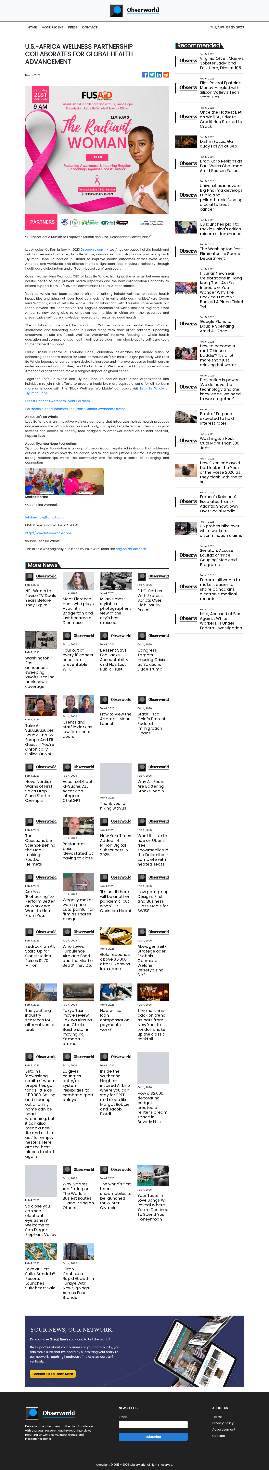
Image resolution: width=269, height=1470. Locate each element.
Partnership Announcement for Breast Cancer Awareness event (75, 409)
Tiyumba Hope (36, 393)
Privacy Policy (223, 1423)
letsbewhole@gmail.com (44, 517)
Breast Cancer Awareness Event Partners (57, 401)
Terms (217, 1417)
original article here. (131, 549)
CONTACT (90, 27)
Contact (218, 1436)
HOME (32, 27)
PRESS (72, 27)
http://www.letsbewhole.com (48, 533)
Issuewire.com (93, 249)
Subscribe (153, 1437)
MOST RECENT (52, 27)
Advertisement (224, 1429)
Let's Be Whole (151, 388)
